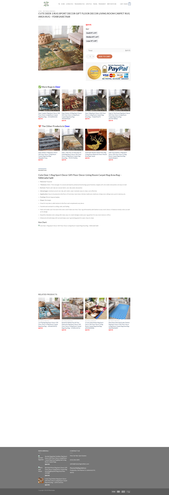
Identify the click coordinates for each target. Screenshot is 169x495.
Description (42, 170)
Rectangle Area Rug (49, 11)
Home (63, 4)
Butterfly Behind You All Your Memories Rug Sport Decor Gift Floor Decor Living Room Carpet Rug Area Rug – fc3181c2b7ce (71, 325)
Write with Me (111, 4)
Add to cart (104, 56)
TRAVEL (95, 4)
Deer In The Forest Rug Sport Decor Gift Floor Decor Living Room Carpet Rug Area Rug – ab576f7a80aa (119, 115)
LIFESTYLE (89, 4)
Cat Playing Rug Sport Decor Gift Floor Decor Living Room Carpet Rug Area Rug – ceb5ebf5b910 (48, 324)
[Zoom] (40, 68)
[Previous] (38, 107)
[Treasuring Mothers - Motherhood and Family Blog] (47, 4)
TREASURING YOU (79, 4)
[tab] (42, 170)
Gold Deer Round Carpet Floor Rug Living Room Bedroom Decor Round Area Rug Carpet (96, 154)
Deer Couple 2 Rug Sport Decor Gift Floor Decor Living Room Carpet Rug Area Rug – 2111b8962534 (49, 115)
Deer (57, 86)
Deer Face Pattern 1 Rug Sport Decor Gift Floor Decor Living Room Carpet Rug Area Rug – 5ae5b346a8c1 (118, 155)
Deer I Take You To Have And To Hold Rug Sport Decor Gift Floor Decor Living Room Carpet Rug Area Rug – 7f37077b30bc (71, 155)
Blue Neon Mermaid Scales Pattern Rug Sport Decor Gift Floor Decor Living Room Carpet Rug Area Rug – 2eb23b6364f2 (119, 325)
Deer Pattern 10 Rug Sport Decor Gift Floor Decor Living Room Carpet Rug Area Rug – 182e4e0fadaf (72, 115)
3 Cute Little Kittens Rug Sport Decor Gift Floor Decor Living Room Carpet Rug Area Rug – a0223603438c (94, 325)
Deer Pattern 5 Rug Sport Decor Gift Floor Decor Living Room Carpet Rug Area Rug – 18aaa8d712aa (47, 155)
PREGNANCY (102, 4)
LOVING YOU (69, 4)
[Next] (130, 107)
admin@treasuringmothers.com (79, 464)
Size (87, 29)
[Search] (59, 4)
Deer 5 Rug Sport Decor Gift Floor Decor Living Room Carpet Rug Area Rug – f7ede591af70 (95, 115)
